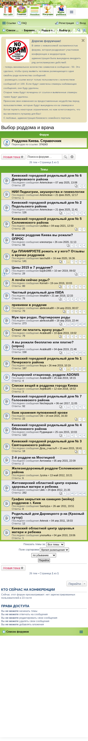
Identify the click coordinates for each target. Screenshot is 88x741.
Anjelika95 (45, 388)
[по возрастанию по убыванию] (44, 555)
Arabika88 (45, 333)
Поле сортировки (29, 549)
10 (84, 262)
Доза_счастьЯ (48, 448)
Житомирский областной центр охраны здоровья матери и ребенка (45, 484)
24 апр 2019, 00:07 (67, 308)
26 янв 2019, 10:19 (60, 365)
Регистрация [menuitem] (66, 23)
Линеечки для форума (35, 11)
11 (84, 353)
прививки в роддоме (29, 305)
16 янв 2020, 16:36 (64, 258)
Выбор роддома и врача (27, 127)
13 (84, 369)
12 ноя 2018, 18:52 (65, 388)
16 (72, 324)
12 (80, 369)
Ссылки (11, 23)
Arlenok (44, 520)
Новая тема (11, 157)
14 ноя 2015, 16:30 (56, 415)
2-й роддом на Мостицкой (33, 457)
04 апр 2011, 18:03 (62, 520)
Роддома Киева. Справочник (36, 141)
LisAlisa (44, 225)
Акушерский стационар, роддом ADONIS (45, 374)
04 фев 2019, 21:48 (65, 349)
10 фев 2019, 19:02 (65, 333)
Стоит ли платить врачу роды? (38, 330)
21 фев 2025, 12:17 (66, 195)
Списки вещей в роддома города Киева (45, 385)
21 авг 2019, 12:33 (62, 295)
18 (80, 324)
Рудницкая (46, 432)
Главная (22, 11)
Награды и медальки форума (48, 11)
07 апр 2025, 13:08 (66, 182)
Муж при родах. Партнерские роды (41, 317)
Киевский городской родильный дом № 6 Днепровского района (47, 177)
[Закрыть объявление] (83, 40)
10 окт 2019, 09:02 (65, 270)
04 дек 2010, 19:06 (64, 535)
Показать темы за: (34, 544)
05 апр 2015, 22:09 (65, 460)
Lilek (42, 489)
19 (84, 324)
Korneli (43, 283)
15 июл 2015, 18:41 (71, 448)
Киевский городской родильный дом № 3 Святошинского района (47, 443)
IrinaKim (44, 295)
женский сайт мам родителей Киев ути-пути (9, 11)
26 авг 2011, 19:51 (63, 506)
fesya (43, 365)
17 (76, 324)
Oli (41, 415)
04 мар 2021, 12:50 (62, 225)
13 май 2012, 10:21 (61, 475)
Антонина (45, 460)
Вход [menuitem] (83, 23)
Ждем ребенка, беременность (61, 11)
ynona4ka (45, 535)
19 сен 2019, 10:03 (61, 283)
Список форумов (17, 631)
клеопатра (46, 242)
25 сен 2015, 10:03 (66, 432)
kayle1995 (45, 270)
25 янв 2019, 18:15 (65, 377)
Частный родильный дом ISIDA (38, 292)
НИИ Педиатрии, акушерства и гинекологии (48, 192)
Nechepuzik (46, 403)
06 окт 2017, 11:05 (66, 403)
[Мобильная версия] (84, 30)
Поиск (65, 157)
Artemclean (46, 182)
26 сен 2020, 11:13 (65, 242)
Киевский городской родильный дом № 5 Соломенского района (47, 220)
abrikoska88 (47, 308)
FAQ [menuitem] (24, 23)
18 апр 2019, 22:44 (67, 320)
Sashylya (45, 506)
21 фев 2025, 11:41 (66, 209)
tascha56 (45, 258)
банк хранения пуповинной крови (40, 412)
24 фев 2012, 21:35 (59, 489)
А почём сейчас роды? (31, 280)
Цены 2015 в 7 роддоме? (32, 267)
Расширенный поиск (72, 157)
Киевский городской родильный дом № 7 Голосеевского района (47, 398)
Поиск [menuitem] (79, 31)
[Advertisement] (44, 685)
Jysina (43, 475)
